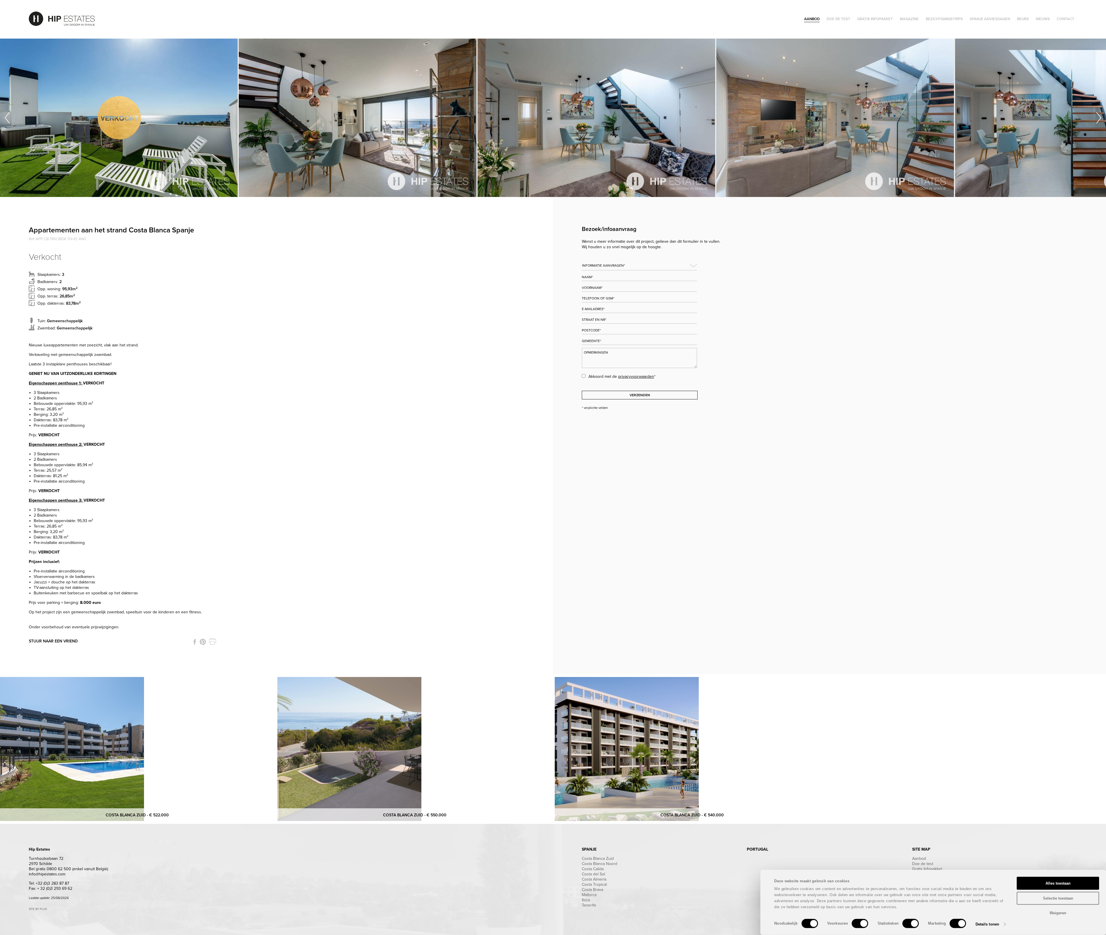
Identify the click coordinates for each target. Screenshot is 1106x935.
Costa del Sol (593, 874)
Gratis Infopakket (927, 868)
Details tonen (987, 924)
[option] (119, 118)
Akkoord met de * (622, 376)
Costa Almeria (594, 879)
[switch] (860, 923)
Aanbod (919, 858)
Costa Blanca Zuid (598, 858)
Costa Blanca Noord (599, 863)
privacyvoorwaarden (636, 376)
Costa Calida (593, 868)
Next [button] (1099, 118)
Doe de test (922, 863)
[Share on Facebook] (194, 641)
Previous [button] (7, 118)
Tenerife (589, 905)
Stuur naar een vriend (53, 641)
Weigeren (1058, 913)
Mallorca (589, 894)
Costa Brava (592, 889)
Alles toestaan (1058, 883)
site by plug (38, 909)
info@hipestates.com (47, 874)
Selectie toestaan (1058, 898)
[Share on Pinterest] (202, 641)
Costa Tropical (594, 884)
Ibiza (586, 900)
